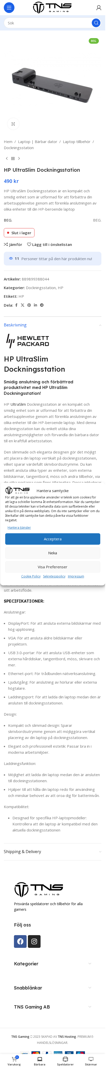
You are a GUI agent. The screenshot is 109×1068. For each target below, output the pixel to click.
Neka (52, 552)
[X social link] (22, 305)
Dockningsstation (19, 147)
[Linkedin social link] (35, 305)
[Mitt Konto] (99, 8)
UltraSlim (18, 404)
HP (60, 287)
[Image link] (39, 889)
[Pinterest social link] (29, 305)
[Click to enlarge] (13, 124)
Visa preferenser (52, 566)
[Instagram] (34, 941)
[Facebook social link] (16, 305)
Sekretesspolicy (54, 576)
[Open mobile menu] (9, 8)
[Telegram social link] (42, 305)
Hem (8, 141)
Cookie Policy (31, 576)
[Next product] (19, 159)
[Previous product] (7, 159)
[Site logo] (53, 7)
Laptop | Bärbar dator (37, 141)
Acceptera (53, 538)
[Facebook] (20, 941)
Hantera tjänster (19, 527)
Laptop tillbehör (76, 141)
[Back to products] (13, 159)
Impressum (76, 576)
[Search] (96, 23)
